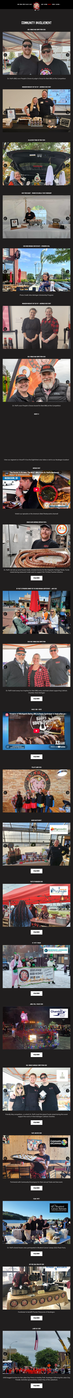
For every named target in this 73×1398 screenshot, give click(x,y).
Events (30, 4)
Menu (18, 4)
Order (24, 4)
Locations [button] (58, 4)
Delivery (27, 4)
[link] (36, 6)
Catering (45, 4)
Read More (35, 578)
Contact (53, 4)
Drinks (21, 4)
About (42, 4)
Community (50, 4)
